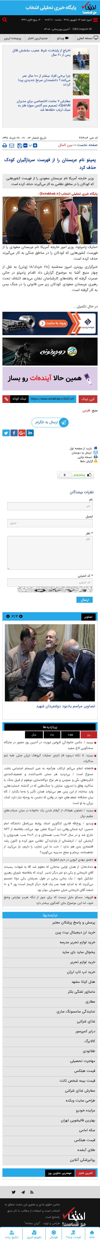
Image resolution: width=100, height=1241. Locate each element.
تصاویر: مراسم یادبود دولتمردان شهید (65, 706)
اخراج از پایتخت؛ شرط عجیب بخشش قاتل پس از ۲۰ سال (41, 52)
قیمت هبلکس (84, 1071)
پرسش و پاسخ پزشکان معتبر (73, 922)
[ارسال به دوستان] (11, 145)
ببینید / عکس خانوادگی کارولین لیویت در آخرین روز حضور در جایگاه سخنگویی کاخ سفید (48, 745)
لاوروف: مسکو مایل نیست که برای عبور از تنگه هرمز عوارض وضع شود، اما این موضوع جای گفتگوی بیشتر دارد (48, 900)
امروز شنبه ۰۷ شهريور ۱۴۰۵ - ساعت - (67, 20)
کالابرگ (89, 1041)
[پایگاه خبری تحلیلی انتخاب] (89, 7)
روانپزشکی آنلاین (82, 1160)
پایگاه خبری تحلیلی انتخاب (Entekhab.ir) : (68, 193)
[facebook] (14, 433)
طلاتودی (89, 1051)
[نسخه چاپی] (4, 145)
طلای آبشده (86, 1150)
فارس (86, 410)
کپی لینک (88, 399)
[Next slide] (8, 616)
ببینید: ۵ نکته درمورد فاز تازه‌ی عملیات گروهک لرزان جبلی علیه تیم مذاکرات (48, 758)
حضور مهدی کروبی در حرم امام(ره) (71, 859)
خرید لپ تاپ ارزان (81, 972)
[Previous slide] (21, 616)
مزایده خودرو (85, 1110)
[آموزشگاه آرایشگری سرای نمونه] (50, 378)
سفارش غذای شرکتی (80, 1091)
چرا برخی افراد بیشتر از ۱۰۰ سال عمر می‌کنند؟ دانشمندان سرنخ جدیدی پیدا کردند (44, 80)
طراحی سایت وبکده (80, 1100)
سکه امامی (87, 1130)
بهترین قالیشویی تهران (78, 1120)
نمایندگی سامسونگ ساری (76, 1011)
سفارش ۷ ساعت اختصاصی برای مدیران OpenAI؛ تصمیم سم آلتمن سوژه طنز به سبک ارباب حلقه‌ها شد (43, 105)
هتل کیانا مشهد (83, 982)
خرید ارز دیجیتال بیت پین (75, 932)
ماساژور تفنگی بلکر (81, 992)
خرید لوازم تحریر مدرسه (77, 942)
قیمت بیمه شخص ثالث (77, 1081)
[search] (5, 20)
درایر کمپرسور (85, 1031)
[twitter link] (13, 1192)
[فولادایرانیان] (50, 323)
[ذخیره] (19, 146)
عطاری (90, 1002)
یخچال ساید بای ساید (78, 952)
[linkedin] (30, 433)
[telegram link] (23, 1192)
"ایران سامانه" (32, 1223)
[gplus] (22, 433)
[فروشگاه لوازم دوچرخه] (50, 352)
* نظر (89, 533)
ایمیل (89, 516)
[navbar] (95, 20)
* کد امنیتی (85, 575)
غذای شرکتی (86, 1021)
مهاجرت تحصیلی (82, 1061)
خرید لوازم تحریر (82, 962)
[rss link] (32, 1192)
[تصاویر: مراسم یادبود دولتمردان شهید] (50, 662)
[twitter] (6, 433)
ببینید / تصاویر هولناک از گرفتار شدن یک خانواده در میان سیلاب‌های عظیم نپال (48, 813)
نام (91, 499)
